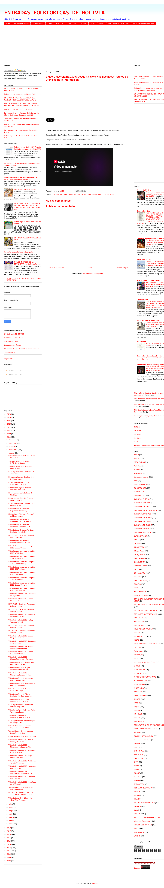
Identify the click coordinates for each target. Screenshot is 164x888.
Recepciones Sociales (142, 740)
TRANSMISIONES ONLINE (144, 803)
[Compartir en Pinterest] (85, 191)
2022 (9, 427)
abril (11, 814)
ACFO (136, 455)
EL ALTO (137, 584)
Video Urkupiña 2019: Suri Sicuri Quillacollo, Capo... (20, 690)
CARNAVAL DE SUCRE (143, 525)
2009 (9, 857)
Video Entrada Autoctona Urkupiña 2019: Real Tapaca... (21, 573)
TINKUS (137, 792)
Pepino (136, 707)
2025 (9, 417)
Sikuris (136, 769)
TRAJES (137, 799)
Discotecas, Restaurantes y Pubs (150, 364)
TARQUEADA (139, 784)
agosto (12, 453)
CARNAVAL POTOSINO (143, 532)
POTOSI (137, 718)
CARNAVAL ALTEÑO (142, 499)
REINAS (137, 744)
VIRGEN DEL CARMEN (143, 825)
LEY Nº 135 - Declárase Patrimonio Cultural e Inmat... (21, 626)
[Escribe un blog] (78, 191)
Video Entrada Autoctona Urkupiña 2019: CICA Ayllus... (21, 568)
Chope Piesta (139, 551)
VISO (136, 829)
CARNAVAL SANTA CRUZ (55, 23)
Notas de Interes (140, 695)
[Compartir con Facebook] (82, 191)
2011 (9, 851)
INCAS (136, 640)
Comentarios (12, 374)
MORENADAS (139, 684)
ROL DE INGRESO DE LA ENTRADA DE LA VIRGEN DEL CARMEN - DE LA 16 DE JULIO (21, 104)
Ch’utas (137, 540)
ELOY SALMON (140, 592)
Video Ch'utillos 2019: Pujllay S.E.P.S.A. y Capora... (19, 462)
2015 (9, 838)
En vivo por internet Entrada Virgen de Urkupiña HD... (21, 722)
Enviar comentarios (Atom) (93, 273)
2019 (9, 437)
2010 (9, 854)
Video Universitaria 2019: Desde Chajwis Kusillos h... (20, 637)
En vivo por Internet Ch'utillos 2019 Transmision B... (21, 473)
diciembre (13, 440)
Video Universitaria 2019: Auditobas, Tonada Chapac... (22, 762)
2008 (9, 861)
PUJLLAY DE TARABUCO (144, 736)
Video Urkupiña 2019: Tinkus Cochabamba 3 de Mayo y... (20, 695)
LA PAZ (137, 658)
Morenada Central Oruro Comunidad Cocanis (21, 349)
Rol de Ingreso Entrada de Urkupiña (22, 736)
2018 (9, 828)
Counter (137, 868)
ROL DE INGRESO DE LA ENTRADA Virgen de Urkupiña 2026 (27, 263)
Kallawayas (138, 655)
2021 (9, 430)
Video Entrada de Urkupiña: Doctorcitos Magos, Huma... (19, 542)
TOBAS (137, 795)
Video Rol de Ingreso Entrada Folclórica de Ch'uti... (19, 489)
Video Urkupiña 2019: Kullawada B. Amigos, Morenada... (21, 685)
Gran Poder (141, 341)
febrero (12, 820)
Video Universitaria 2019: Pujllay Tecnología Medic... (20, 621)
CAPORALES (57, 194)
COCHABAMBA (140, 558)
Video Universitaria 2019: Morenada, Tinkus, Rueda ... (20, 716)
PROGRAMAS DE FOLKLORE (145, 729)
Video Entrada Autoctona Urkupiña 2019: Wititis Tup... (21, 552)
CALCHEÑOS (139, 492)
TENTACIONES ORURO (143, 788)
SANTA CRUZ (139, 758)
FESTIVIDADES (140, 625)
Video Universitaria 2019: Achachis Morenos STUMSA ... (21, 616)
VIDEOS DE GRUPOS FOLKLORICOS (148, 817)
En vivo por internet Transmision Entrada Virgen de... (20, 706)
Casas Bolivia (142, 299)
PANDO (137, 703)
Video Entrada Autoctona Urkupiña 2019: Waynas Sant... (21, 557)
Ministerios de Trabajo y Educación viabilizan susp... (21, 515)
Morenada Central (141, 681)
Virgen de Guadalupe (142, 821)
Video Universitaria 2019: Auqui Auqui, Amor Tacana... (20, 757)
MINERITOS (138, 673)
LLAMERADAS (139, 670)
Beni (135, 481)
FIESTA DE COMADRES (143, 629)
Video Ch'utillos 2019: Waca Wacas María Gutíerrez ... (21, 457)
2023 (9, 424)
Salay (136, 747)
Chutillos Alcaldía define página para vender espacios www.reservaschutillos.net (21, 178)
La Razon (137, 438)
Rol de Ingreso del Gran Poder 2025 (18, 109)
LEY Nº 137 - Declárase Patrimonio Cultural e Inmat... (21, 605)
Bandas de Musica (141, 477)
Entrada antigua (122, 268)
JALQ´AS (137, 647)
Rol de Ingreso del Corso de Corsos (143, 23)
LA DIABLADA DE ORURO (14, 334)
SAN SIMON (138, 755)
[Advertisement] (76, 45)
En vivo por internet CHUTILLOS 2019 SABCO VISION (20, 483)
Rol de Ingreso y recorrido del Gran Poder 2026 (22, 94)
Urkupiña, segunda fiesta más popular (18, 252)
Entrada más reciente (56, 268)
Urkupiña (137, 806)
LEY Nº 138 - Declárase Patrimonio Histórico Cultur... (21, 536)
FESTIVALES (139, 621)
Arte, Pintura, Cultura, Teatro (148, 280)
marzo (11, 817)
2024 (9, 421)
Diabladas (138, 577)
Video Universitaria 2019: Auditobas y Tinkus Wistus (21, 751)
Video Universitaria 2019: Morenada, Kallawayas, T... (19, 746)
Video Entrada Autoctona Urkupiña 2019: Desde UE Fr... (21, 589)
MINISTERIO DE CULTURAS (145, 677)
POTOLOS (102, 194)
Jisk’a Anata (138, 651)
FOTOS (93, 23)
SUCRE (137, 773)
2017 (9, 831)
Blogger (95, 883)
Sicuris (136, 766)
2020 (9, 434)
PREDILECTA (139, 721)
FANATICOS (138, 618)
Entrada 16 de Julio (141, 595)
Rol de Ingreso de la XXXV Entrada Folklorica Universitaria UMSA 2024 (27, 148)
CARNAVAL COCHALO (142, 514)
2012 (9, 847)
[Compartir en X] (80, 191)
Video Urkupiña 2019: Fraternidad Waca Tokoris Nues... (21, 663)
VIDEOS (101, 23)
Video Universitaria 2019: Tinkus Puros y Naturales (20, 741)
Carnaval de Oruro (11, 341)
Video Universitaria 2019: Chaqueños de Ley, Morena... (20, 658)
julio (10, 804)
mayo (11, 811)
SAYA (136, 762)
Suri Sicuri (138, 777)
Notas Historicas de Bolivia (148, 320)
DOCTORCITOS (140, 580)
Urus (136, 810)
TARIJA (137, 780)
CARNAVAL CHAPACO (142, 507)
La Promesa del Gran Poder (144, 662)
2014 (9, 841)
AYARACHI (138, 473)
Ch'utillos (137, 543)
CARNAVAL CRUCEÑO (143, 518)
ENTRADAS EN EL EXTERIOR (145, 610)
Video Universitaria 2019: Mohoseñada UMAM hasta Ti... (21, 772)
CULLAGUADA (139, 573)
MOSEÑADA (139, 688)
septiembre (13, 450)
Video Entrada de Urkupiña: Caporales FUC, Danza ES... (20, 520)
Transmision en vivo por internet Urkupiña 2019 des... (20, 732)
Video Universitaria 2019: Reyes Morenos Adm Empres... (20, 647)
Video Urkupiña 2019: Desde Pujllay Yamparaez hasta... (22, 711)
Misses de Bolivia (144, 190)
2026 (9, 414)
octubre (12, 446)
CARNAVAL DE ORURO (21, 23)
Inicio (90, 268)
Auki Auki (137, 466)
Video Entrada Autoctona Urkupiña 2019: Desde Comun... (21, 584)
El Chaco (137, 588)
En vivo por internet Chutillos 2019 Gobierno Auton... (21, 478)
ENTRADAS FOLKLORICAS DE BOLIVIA (54, 13)
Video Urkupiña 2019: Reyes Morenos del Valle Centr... (19, 669)
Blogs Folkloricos (140, 484)
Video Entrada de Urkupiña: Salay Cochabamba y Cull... (21, 531)
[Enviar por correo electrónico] (76, 191)
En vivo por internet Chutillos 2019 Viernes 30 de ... (21, 504)
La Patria (137, 431)
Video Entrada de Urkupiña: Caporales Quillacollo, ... (18, 510)
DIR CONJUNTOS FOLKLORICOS (118, 23)
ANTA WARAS (139, 462)
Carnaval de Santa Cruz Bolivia (149, 356)
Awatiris (137, 470)
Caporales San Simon (12, 345)
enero (11, 824)
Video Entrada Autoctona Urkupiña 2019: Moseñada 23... (21, 579)
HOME (8, 23)
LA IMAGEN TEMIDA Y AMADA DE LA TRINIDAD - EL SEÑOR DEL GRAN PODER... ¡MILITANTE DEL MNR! (27, 206)
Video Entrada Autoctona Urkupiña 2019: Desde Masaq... (21, 563)
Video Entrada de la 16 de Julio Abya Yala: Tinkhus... (20, 799)
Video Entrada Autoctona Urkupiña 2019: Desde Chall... (21, 547)
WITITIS (137, 836)
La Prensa (138, 442)
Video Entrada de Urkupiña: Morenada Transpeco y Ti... (19, 526)
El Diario (137, 427)
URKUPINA (83, 23)
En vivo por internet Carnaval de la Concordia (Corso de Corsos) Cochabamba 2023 (21, 114)
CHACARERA (68, 194)
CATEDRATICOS (140, 536)
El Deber (137, 434)
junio (11, 807)
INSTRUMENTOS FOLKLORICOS (147, 644)
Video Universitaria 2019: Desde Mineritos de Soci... (20, 600)
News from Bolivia (144, 259)
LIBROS (137, 666)
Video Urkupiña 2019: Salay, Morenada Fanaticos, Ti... (19, 700)
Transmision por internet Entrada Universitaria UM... (20, 788)
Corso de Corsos (140, 566)
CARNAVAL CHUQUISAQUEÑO (146, 510)
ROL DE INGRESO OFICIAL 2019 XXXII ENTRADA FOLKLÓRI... (21, 794)
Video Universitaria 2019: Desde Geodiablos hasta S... (20, 653)
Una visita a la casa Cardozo (25, 189)
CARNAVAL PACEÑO (142, 529)
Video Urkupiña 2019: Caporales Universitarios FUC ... (20, 679)
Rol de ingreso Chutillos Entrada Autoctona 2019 (20, 499)
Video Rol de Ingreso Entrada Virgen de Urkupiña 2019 (19, 727)
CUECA (137, 569)
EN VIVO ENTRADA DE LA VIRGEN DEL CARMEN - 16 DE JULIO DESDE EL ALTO (20, 99)
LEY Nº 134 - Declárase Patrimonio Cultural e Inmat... (21, 632)
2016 (9, 834)
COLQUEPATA (139, 562)
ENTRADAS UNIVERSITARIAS (85, 194)
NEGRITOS (138, 692)
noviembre (13, 443)
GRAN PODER (71, 23)
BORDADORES (140, 488)
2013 (9, 844)
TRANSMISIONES (38, 23)
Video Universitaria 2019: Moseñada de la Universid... (22, 783)
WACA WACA (139, 832)
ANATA (136, 458)
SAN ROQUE (139, 751)
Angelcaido (8, 359)
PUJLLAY (137, 732)
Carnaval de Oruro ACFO (13, 338)
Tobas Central (9, 352)
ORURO (137, 699)
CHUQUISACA (139, 555)
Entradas (10, 370)
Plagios (137, 710)
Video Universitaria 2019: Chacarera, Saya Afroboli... (19, 674)
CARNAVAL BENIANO (142, 503)
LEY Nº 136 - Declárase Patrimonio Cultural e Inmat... (21, 610)
